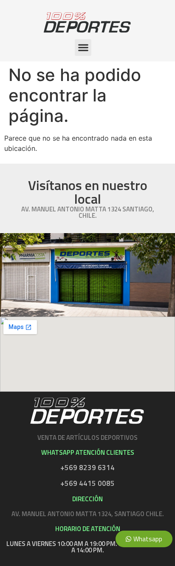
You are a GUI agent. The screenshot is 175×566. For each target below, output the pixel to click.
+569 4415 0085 (87, 483)
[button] (83, 47)
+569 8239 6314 (87, 467)
